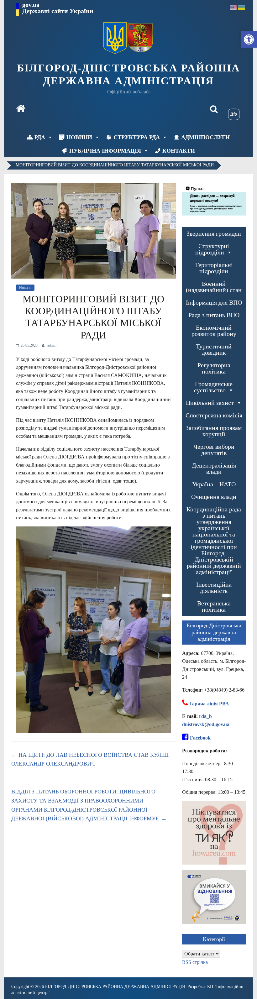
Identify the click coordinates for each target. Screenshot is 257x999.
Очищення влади (213, 496)
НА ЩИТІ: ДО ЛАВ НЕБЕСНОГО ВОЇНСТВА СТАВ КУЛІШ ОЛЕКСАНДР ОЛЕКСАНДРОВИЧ (90, 759)
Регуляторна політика (213, 368)
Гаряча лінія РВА (209, 703)
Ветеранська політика (214, 606)
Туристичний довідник (214, 349)
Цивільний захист (210, 402)
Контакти (178, 151)
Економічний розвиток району (213, 330)
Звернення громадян (213, 233)
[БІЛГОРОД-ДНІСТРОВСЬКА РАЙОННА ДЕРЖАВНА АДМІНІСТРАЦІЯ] (20, 109)
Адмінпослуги (205, 137)
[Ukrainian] (242, 7)
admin (51, 345)
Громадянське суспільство (213, 387)
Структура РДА (136, 137)
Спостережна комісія (214, 415)
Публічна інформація (105, 151)
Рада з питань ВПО (213, 314)
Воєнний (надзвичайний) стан (214, 286)
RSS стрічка (195, 962)
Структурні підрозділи (212, 249)
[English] (233, 7)
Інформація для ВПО (214, 302)
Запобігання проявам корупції (214, 430)
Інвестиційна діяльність (214, 587)
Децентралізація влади (214, 468)
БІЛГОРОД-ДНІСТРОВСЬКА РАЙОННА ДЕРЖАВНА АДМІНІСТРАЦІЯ (128, 74)
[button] (249, 39)
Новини (79, 137)
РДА (39, 137)
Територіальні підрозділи (214, 268)
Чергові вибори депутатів (213, 449)
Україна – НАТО (214, 484)
